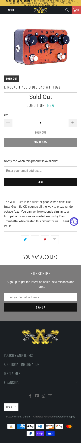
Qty (6, 114)
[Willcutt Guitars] (40, 10)
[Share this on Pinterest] (45, 239)
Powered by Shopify (64, 416)
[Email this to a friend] (55, 239)
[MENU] (2, 10)
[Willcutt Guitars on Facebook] (30, 396)
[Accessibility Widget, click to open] (74, 221)
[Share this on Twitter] (25, 239)
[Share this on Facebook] (35, 239)
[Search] (67, 10)
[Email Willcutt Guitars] (50, 396)
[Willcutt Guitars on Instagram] (44, 396)
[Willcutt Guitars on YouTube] (37, 396)
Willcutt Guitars (22, 416)
